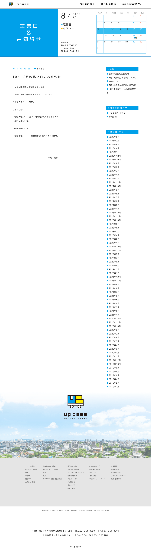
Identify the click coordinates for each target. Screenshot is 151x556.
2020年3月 (114, 349)
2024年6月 (114, 201)
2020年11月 (115, 322)
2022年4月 (114, 266)
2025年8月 (114, 167)
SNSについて (115, 82)
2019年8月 (114, 372)
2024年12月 (115, 182)
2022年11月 (115, 251)
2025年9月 (114, 163)
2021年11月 (115, 281)
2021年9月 (114, 285)
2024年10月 (115, 186)
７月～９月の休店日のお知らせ (122, 85)
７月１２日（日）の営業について (122, 78)
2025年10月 (115, 160)
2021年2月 (114, 311)
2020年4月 (114, 345)
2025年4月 (114, 175)
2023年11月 (115, 216)
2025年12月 (115, 156)
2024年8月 (114, 194)
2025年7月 (114, 171)
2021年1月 (114, 315)
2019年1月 (114, 387)
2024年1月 (114, 209)
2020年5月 (114, 341)
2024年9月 (114, 190)
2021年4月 (114, 303)
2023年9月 (114, 224)
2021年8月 (114, 288)
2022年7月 (114, 258)
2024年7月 (114, 197)
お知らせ (41, 69)
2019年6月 (114, 375)
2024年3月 (114, 205)
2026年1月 (114, 152)
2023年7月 (114, 232)
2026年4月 (114, 148)
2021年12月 (115, 277)
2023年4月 (114, 235)
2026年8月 (114, 137)
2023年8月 (114, 228)
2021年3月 (114, 307)
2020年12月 (115, 319)
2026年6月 (114, 145)
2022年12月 (115, 247)
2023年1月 (114, 243)
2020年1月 (114, 356)
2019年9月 (114, 368)
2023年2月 (114, 239)
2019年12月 (115, 360)
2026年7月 (114, 141)
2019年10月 (115, 364)
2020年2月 (114, 353)
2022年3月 (114, 269)
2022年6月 (114, 262)
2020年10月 (115, 326)
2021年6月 (114, 296)
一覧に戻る (53, 158)
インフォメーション (117, 113)
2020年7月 (114, 334)
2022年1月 (114, 273)
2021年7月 (114, 292)
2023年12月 (115, 213)
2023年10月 (115, 220)
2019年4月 (114, 379)
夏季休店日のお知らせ (119, 74)
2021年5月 (114, 300)
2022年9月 (114, 254)
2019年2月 (114, 383)
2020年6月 (114, 337)
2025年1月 (114, 179)
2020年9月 (114, 330)
